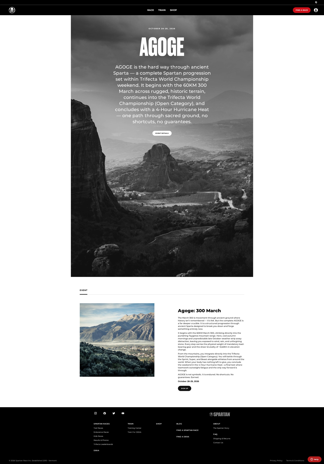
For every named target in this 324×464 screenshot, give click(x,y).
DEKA (96, 450)
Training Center (134, 428)
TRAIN (131, 424)
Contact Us (218, 442)
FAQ (215, 434)
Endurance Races (101, 432)
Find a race (302, 10)
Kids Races (98, 436)
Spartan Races (102, 424)
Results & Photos (101, 440)
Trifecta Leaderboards (103, 444)
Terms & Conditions (295, 460)
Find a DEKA (182, 437)
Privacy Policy (276, 460)
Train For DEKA (134, 432)
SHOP (159, 424)
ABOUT (216, 424)
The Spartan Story (221, 428)
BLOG (179, 424)
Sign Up (184, 388)
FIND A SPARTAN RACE (187, 430)
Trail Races (98, 428)
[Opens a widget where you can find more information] (314, 459)
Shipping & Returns (221, 438)
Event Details (162, 133)
